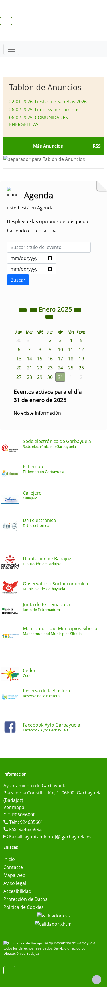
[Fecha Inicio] (31, 258)
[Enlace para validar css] (53, 915)
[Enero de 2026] (77, 310)
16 (50, 358)
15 (39, 358)
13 (18, 358)
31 (60, 377)
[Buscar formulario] (18, 279)
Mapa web (14, 875)
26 (81, 368)
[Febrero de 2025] (49, 317)
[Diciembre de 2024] (34, 310)
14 (29, 358)
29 (39, 377)
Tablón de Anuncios (45, 87)
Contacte (13, 867)
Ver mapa (13, 807)
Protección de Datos (25, 899)
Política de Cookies (23, 907)
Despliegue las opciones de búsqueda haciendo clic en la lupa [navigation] (47, 226)
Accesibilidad (17, 891)
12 (81, 349)
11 (70, 349)
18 (70, 358)
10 (60, 349)
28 (29, 377)
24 (60, 368)
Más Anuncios (48, 146)
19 (81, 358)
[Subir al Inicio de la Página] (96, 979)
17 (60, 358)
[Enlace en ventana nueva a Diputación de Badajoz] (24, 943)
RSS (97, 146)
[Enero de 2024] (23, 310)
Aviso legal (14, 883)
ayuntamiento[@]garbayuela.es (58, 837)
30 (50, 377)
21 (29, 368)
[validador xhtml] (54, 924)
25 (70, 368)
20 (18, 368)
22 (39, 368)
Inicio (9, 859)
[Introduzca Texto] (49, 247)
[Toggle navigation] (11, 49)
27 (18, 377)
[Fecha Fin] (31, 269)
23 (50, 368)
